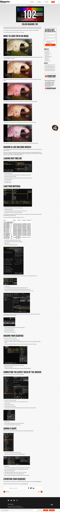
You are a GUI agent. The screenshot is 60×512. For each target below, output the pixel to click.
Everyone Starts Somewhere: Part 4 (50, 69)
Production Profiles (47, 56)
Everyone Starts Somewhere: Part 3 (50, 70)
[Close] (59, 510)
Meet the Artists (47, 53)
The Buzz (46, 59)
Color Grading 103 (25, 483)
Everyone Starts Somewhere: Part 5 (50, 67)
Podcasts (46, 55)
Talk (51, 504)
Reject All (45, 510)
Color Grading (30, 5)
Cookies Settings (40, 510)
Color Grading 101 (38, 481)
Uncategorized (47, 60)
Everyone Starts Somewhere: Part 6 (50, 66)
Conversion (46, 52)
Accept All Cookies (51, 510)
